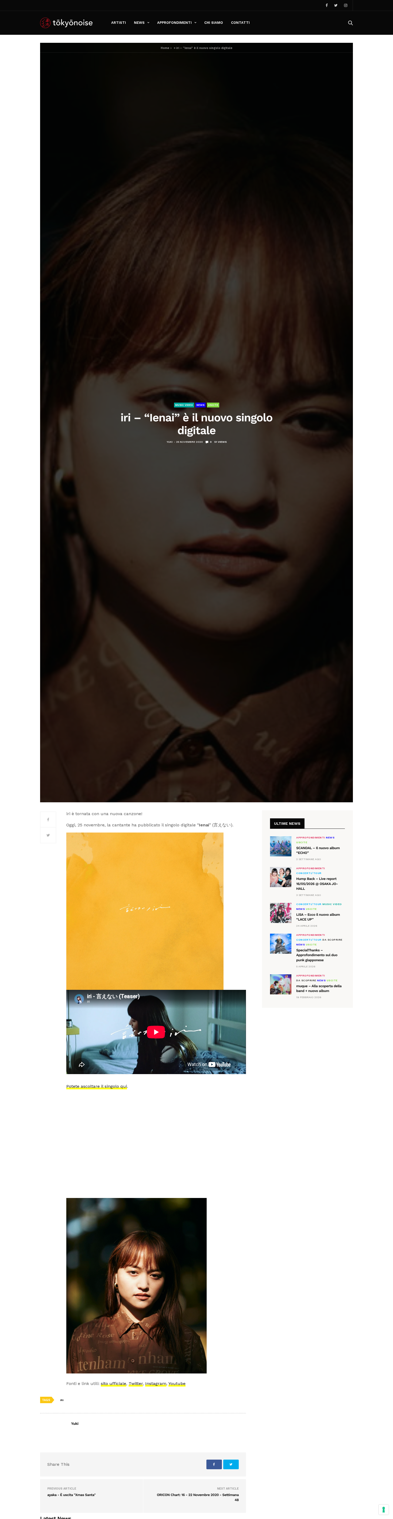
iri (62, 1400)
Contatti (240, 23)
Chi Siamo (213, 23)
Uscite (213, 404)
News (139, 23)
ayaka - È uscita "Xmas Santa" (71, 1495)
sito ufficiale (113, 1383)
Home (165, 48)
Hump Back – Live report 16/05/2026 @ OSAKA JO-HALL (317, 884)
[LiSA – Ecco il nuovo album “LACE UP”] (280, 913)
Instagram (155, 1383)
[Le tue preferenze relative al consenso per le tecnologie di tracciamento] (384, 1510)
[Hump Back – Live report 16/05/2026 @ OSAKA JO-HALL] (280, 877)
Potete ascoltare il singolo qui (96, 1086)
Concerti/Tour (309, 873)
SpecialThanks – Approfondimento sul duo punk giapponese (316, 955)
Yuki (170, 441)
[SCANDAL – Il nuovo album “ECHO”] (280, 846)
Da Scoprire (332, 939)
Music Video (184, 404)
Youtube (177, 1383)
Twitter (136, 1383)
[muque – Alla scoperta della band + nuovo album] (280, 984)
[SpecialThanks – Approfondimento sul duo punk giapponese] (280, 944)
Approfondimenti (174, 23)
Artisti (118, 23)
